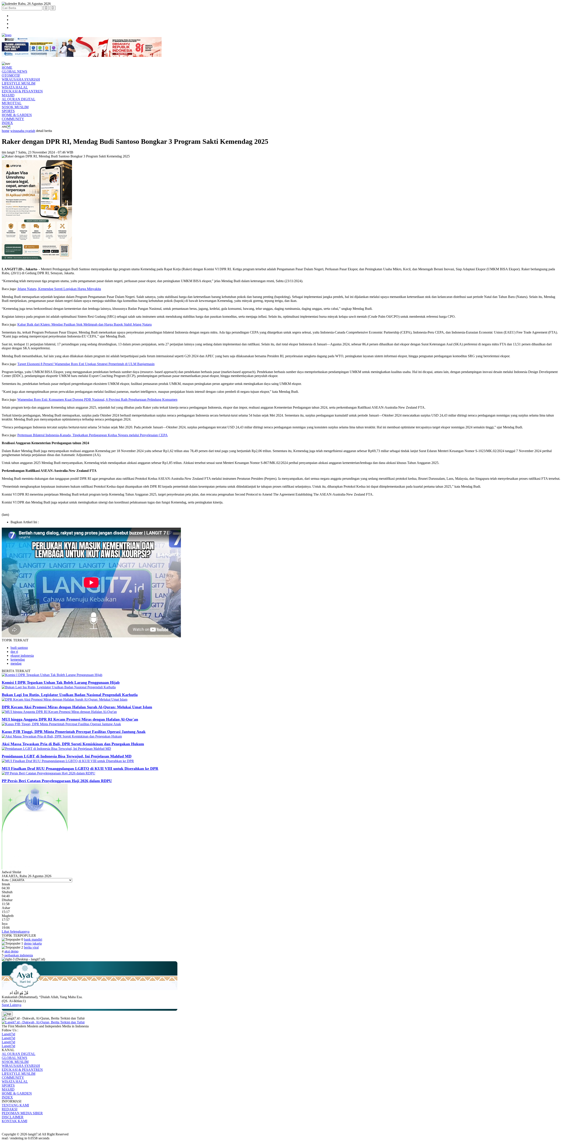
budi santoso (19, 647)
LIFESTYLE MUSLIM (18, 83)
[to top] (7, 1014)
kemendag (18, 659)
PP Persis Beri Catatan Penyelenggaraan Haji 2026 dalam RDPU (57, 781)
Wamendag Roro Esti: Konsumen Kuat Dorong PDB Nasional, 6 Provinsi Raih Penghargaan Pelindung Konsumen (97, 399)
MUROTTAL (12, 103)
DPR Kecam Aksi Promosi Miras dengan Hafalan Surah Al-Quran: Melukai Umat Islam (77, 707)
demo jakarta (33, 943)
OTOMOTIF (11, 75)
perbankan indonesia (18, 955)
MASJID (8, 95)
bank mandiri (33, 939)
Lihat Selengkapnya (15, 931)
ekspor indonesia (22, 655)
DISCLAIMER (12, 1117)
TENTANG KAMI (15, 1105)
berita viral (31, 947)
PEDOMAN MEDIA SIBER (22, 1113)
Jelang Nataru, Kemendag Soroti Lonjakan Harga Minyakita (59, 289)
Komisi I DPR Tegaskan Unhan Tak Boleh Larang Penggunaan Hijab (61, 682)
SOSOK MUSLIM (15, 107)
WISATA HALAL (15, 87)
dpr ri (14, 651)
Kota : (6, 880)
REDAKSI (9, 1109)
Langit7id (8, 1034)
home (5, 131)
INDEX (7, 123)
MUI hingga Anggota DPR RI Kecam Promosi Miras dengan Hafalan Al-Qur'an (70, 719)
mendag (16, 663)
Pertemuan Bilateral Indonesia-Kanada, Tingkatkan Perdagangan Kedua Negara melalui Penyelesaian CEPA (92, 435)
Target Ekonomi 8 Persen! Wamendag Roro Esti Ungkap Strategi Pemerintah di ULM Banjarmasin (86, 364)
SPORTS (8, 111)
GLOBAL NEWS (14, 71)
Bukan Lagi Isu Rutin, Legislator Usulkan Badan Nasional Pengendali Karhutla (70, 695)
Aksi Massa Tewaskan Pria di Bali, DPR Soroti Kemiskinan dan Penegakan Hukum (73, 744)
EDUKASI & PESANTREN (22, 91)
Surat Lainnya (11, 1005)
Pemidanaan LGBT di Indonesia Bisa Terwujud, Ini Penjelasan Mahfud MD (66, 756)
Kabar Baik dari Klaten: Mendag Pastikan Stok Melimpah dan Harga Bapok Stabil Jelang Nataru (84, 324)
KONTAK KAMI (14, 1121)
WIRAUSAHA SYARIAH (21, 79)
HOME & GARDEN (17, 115)
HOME (7, 67)
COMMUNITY (13, 119)
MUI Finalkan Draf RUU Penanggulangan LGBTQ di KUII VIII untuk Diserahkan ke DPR (80, 768)
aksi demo (11, 951)
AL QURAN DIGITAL (18, 99)
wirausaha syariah (22, 131)
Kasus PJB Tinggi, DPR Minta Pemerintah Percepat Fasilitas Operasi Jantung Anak (74, 731)
